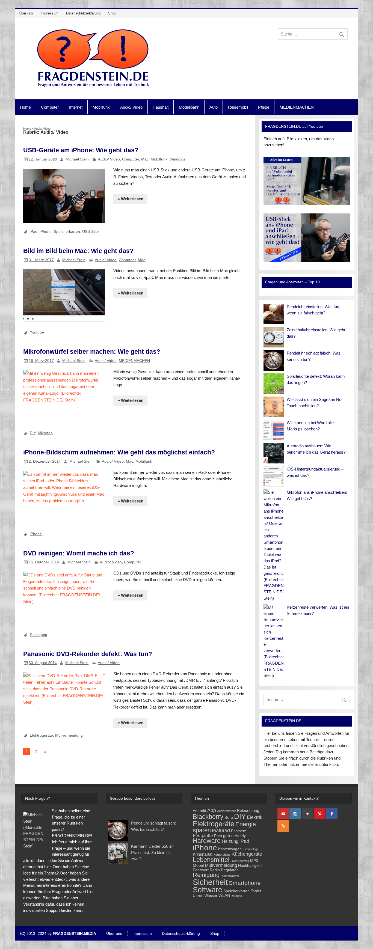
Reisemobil (238, 107)
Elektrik (254, 817)
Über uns (26, 13)
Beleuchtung (248, 810)
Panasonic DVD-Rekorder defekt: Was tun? (87, 654)
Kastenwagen (230, 849)
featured (221, 830)
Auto (213, 107)
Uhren (198, 896)
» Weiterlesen (130, 199)
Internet (75, 107)
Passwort (201, 870)
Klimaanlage (251, 849)
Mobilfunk (101, 107)
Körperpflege (222, 854)
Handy (240, 836)
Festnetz (238, 831)
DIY (32, 433)
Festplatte (203, 835)
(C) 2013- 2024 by (58, 934)
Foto (218, 836)
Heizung (230, 841)
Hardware (207, 840)
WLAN (224, 895)
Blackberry (208, 816)
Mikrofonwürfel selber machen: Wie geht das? (91, 351)
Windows (177, 159)
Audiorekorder (226, 811)
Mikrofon (45, 433)
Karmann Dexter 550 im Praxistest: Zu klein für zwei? (152, 852)
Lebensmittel (211, 859)
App (211, 810)
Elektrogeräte (41, 735)
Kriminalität (202, 854)
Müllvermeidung (69, 735)
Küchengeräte (247, 854)
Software (207, 889)
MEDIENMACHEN (297, 107)
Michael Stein (77, 159)
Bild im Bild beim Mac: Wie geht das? (78, 250)
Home (25, 107)
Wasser (211, 896)
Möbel (198, 865)
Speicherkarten (67, 231)
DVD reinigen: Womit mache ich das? (78, 553)
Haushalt (160, 107)
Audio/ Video (131, 107)
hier (90, 891)
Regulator (229, 870)
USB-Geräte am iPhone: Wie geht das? (80, 150)
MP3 (254, 861)
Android (199, 811)
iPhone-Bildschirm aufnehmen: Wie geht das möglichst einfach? (119, 452)
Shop (112, 13)
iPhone (46, 231)
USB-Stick (90, 231)
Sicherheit (210, 881)
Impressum (49, 13)
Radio (215, 870)
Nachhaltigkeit (250, 866)
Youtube (37, 332)
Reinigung (38, 634)
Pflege (263, 107)
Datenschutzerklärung (83, 13)
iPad (33, 231)
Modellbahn (189, 107)
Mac (145, 159)
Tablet (256, 891)
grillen (228, 835)
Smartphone (245, 883)
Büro (228, 817)
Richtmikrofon (230, 875)
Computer (50, 107)
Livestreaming (239, 860)
